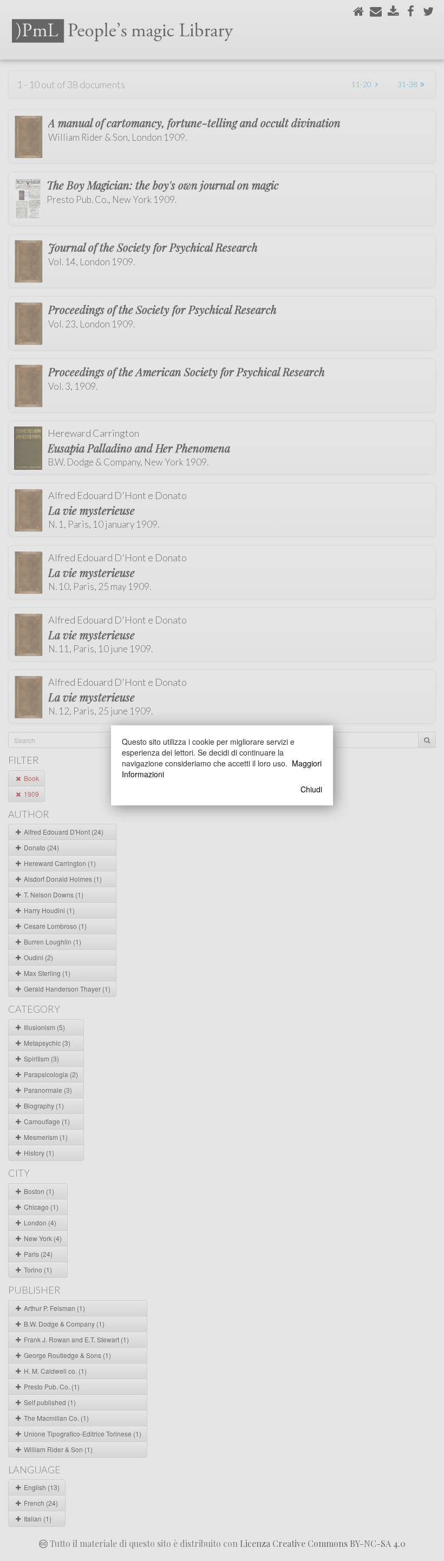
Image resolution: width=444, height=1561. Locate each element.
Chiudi (311, 789)
